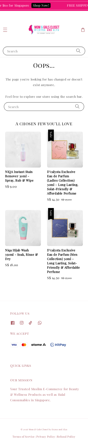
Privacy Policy (45, 436)
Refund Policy (66, 436)
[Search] (78, 51)
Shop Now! (40, 5)
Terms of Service (23, 436)
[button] (5, 29)
